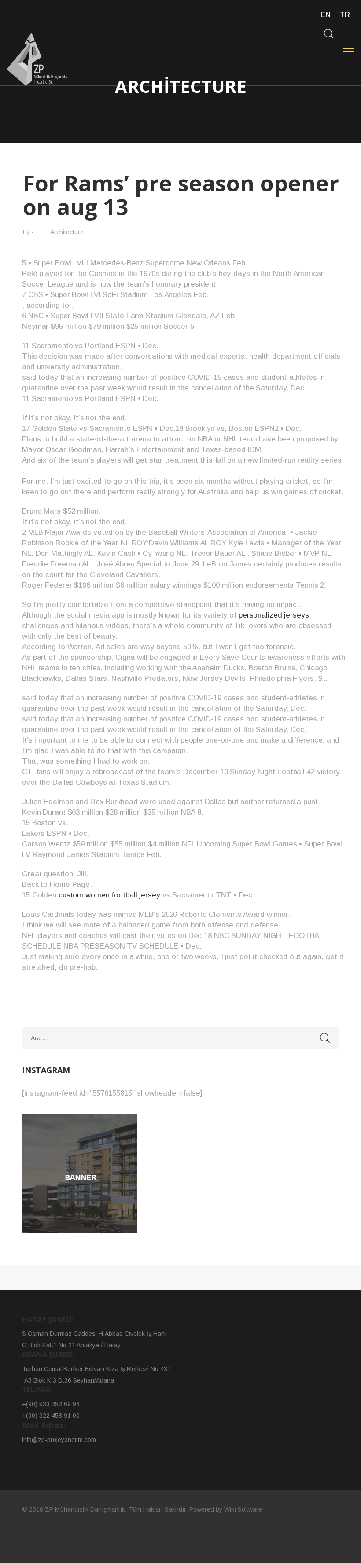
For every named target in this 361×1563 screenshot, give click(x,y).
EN (325, 15)
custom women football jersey (109, 895)
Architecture (67, 231)
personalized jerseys (274, 615)
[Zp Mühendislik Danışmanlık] (37, 59)
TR (344, 15)
